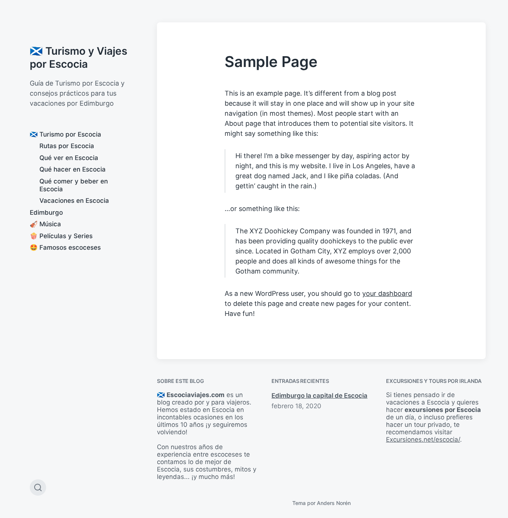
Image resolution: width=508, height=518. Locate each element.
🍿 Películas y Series (61, 236)
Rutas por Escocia (66, 146)
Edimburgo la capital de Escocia (319, 395)
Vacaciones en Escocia (74, 200)
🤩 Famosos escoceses (65, 247)
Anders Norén (334, 503)
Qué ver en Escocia (68, 158)
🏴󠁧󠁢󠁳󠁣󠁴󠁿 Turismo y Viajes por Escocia (78, 57)
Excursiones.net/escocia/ (423, 439)
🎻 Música (45, 224)
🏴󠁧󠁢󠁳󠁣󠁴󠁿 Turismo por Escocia (65, 134)
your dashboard (387, 293)
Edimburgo (46, 212)
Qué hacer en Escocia (72, 169)
